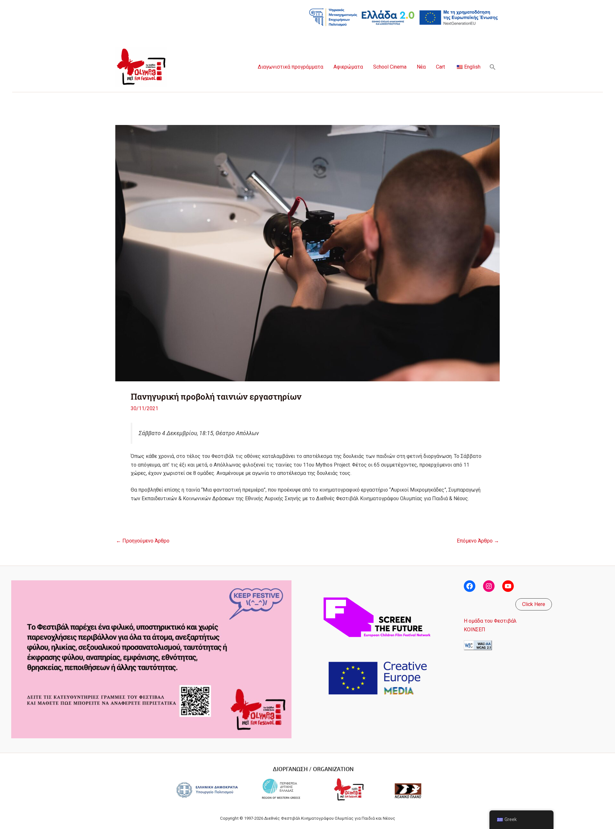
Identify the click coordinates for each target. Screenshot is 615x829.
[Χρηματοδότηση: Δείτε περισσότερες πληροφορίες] (404, 17)
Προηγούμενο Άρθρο (142, 540)
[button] (493, 67)
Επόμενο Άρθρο (478, 540)
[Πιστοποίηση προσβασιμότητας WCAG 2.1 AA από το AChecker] (478, 645)
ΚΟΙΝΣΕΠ (474, 629)
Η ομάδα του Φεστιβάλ (490, 621)
